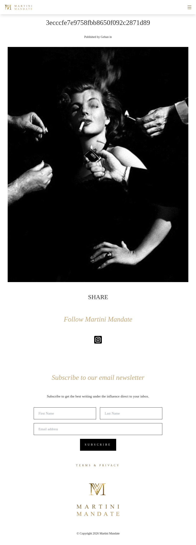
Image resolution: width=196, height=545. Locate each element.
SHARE (98, 297)
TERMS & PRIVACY (98, 465)
